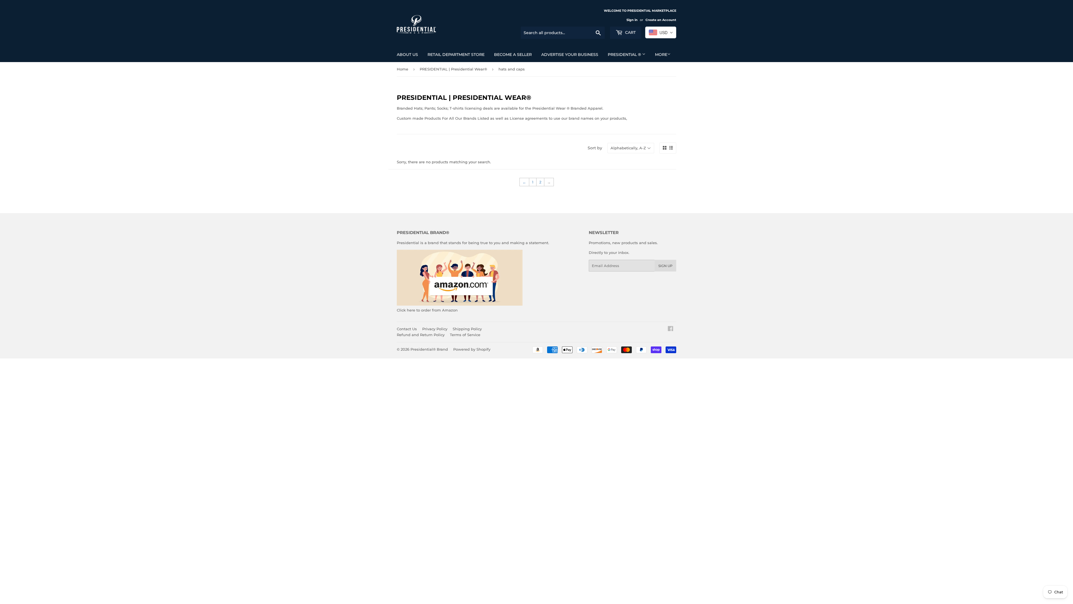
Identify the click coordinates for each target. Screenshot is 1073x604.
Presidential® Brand (429, 349)
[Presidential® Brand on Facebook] (670, 329)
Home (402, 69)
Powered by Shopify (471, 349)
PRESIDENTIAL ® (625, 54)
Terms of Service (465, 334)
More (661, 54)
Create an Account (660, 20)
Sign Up (665, 266)
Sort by (595, 147)
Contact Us (407, 329)
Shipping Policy (467, 329)
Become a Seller (513, 54)
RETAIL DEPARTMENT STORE (456, 54)
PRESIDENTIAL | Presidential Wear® (453, 69)
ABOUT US (407, 54)
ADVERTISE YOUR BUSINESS (569, 54)
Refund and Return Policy (421, 334)
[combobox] (660, 32)
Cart (630, 32)
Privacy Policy (434, 329)
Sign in (632, 20)
